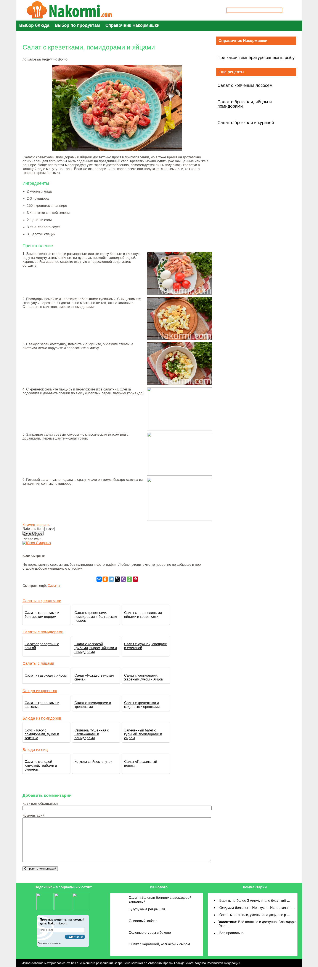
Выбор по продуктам (77, 25)
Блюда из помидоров (41, 718)
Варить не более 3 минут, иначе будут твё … (254, 900)
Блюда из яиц (35, 749)
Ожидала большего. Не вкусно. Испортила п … (257, 908)
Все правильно (231, 933)
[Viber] (123, 579)
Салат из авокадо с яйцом (46, 675)
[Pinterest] (135, 579)
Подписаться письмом (49, 943)
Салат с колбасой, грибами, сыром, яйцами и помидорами (95, 648)
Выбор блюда (34, 25)
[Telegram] (111, 579)
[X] (117, 579)
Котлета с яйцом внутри (93, 761)
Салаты (54, 586)
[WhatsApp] (129, 579)
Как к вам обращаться (40, 803)
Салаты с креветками (41, 601)
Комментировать (36, 525)
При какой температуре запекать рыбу (256, 57)
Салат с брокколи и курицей (245, 122)
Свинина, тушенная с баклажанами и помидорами (91, 734)
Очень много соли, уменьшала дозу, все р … (254, 915)
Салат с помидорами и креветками (92, 705)
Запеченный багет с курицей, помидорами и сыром (143, 734)
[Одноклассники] (105, 579)
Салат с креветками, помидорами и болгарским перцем (95, 616)
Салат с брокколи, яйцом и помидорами (244, 103)
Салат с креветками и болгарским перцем (42, 614)
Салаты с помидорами (42, 632)
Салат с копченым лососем (245, 85)
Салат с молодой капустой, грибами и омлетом (41, 765)
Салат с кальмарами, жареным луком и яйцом (144, 677)
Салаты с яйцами (38, 663)
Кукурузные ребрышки (147, 909)
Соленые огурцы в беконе (150, 932)
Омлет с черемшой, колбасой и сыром (159, 944)
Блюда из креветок (39, 691)
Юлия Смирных (33, 556)
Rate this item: (33, 528)
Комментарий (33, 815)
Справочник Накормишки (132, 25)
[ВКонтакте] (99, 579)
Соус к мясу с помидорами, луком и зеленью (42, 734)
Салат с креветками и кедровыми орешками (142, 705)
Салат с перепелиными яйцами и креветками (143, 614)
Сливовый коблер (143, 921)
